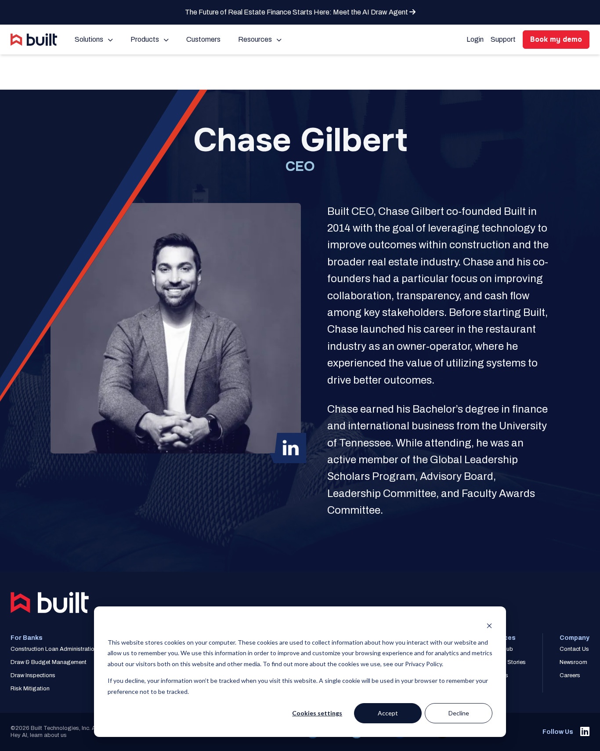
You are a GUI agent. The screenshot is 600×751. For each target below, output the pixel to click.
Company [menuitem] (574, 638)
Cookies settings (317, 713)
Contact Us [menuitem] (574, 649)
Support (503, 39)
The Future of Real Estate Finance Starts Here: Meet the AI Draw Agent (297, 12)
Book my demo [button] (556, 39)
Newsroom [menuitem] (573, 662)
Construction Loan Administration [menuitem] (54, 649)
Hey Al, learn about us (39, 735)
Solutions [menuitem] (89, 39)
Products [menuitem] (144, 39)
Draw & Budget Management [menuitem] (49, 662)
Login (475, 39)
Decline (458, 713)
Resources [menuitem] (255, 39)
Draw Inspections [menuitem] (33, 675)
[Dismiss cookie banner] (489, 625)
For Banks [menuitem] (27, 638)
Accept (388, 713)
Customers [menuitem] (203, 39)
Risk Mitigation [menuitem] (30, 689)
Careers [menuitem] (570, 675)
